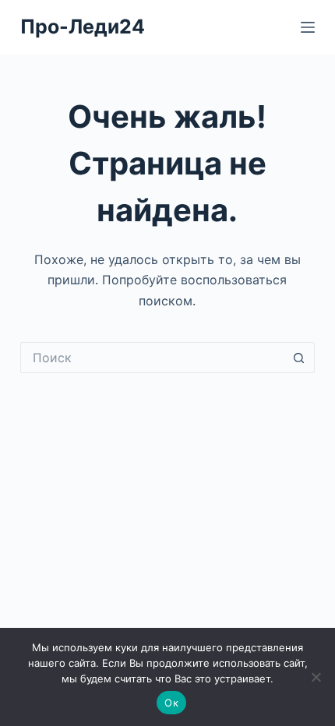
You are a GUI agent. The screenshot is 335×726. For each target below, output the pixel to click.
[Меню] (308, 27)
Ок (171, 702)
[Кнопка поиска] (299, 357)
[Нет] (315, 677)
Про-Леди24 (82, 26)
